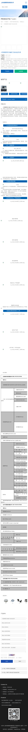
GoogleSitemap (17, 729)
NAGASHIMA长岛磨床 (6, 705)
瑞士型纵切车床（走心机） (7, 700)
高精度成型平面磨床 (21, 93)
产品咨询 (7, 71)
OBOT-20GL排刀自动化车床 (12, 672)
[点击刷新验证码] (11, 655)
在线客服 (21, 71)
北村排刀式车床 (10, 93)
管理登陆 (23, 729)
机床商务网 (10, 729)
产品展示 (6, 21)
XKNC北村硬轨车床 (6, 702)
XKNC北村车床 (18, 700)
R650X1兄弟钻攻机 (10, 668)
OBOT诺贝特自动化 (14, 21)
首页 (2, 21)
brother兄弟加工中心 (16, 702)
